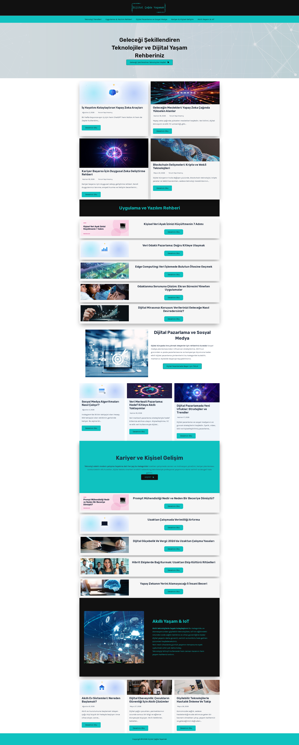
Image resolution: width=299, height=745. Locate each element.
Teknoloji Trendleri (93, 19)
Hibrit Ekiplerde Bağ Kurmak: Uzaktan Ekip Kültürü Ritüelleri (173, 562)
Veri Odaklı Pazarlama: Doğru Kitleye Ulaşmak (173, 245)
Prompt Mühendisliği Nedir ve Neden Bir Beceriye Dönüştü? (173, 498)
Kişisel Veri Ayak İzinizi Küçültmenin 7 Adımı (173, 224)
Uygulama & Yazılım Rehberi (118, 19)
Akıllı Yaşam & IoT (206, 19)
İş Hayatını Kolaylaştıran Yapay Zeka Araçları (112, 107)
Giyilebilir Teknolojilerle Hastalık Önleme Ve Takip (194, 700)
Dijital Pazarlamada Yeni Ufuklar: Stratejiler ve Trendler (193, 409)
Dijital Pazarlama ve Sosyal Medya (151, 19)
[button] (149, 62)
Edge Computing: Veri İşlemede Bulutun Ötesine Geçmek (173, 266)
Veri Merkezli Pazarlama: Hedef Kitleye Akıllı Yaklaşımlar (146, 405)
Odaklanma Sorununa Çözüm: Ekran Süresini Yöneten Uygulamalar (173, 288)
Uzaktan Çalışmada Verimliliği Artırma (174, 519)
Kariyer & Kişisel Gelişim (182, 19)
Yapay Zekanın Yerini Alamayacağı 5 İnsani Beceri (173, 583)
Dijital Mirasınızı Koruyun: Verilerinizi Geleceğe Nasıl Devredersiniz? (173, 309)
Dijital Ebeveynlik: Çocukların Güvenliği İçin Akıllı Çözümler (149, 700)
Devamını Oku (91, 128)
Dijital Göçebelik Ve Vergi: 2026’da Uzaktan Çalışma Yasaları (173, 541)
